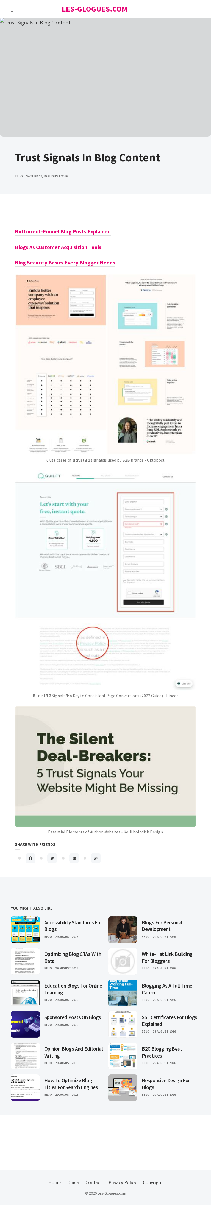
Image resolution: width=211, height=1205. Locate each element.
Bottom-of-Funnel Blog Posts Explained (63, 231)
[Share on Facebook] (30, 858)
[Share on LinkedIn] (74, 858)
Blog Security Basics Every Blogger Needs (65, 262)
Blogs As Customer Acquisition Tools (58, 247)
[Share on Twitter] (52, 858)
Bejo (48, 937)
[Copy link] (96, 858)
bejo (19, 176)
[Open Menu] (14, 9)
